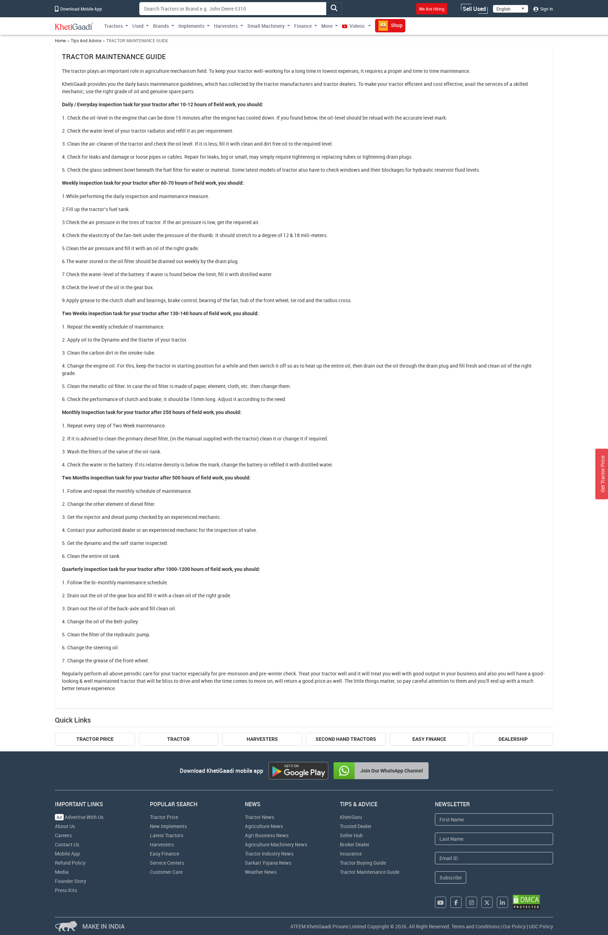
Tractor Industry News (269, 853)
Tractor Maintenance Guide (369, 872)
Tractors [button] (113, 26)
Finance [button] (303, 26)
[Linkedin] (502, 902)
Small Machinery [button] (266, 26)
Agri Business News (267, 835)
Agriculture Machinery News (276, 844)
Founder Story (70, 881)
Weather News (261, 872)
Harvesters (262, 739)
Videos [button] (357, 26)
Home (60, 40)
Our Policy (514, 926)
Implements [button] (191, 26)
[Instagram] (471, 902)
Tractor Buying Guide (363, 862)
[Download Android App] (298, 771)
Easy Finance (429, 739)
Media (62, 872)
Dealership (513, 739)
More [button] (326, 26)
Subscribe (450, 877)
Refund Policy (70, 862)
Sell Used (474, 9)
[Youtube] (440, 902)
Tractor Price (95, 739)
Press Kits (66, 890)
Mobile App (67, 853)
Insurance (351, 853)
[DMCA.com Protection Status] (526, 902)
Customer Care (166, 872)
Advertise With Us (80, 817)
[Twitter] (487, 902)
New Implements (168, 826)
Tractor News (259, 817)
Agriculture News (264, 826)
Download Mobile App (80, 9)
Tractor (178, 739)
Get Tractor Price (602, 474)
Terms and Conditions (475, 926)
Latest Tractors (166, 835)
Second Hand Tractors (346, 739)
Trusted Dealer (356, 826)
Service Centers (167, 862)
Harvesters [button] (226, 26)
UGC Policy (541, 926)
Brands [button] (161, 26)
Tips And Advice (86, 40)
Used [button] (138, 26)
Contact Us (67, 844)
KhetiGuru (351, 817)
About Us (65, 826)
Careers (63, 835)
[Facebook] (456, 902)
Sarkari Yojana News (268, 862)
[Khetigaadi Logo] (74, 26)
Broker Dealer (354, 844)
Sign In (546, 9)
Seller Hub (351, 835)
